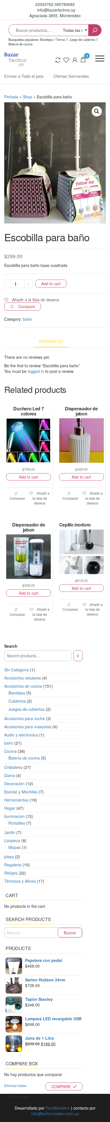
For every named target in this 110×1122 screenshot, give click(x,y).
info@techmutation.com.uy (55, 1113)
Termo (60, 39)
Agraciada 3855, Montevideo (55, 15)
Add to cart (51, 283)
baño (27, 319)
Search (10, 646)
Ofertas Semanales (71, 76)
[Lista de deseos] (66, 59)
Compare (26, 306)
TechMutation (58, 1108)
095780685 (64, 4)
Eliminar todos (15, 1085)
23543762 (44, 4)
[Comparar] (57, 59)
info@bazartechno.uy (55, 10)
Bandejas (47, 39)
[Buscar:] (43, 932)
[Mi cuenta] (74, 59)
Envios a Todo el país (24, 76)
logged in (36, 371)
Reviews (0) (51, 341)
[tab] (55, 342)
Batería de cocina (20, 44)
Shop (27, 96)
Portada (11, 96)
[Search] (78, 655)
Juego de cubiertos (82, 39)
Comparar (17, 498)
